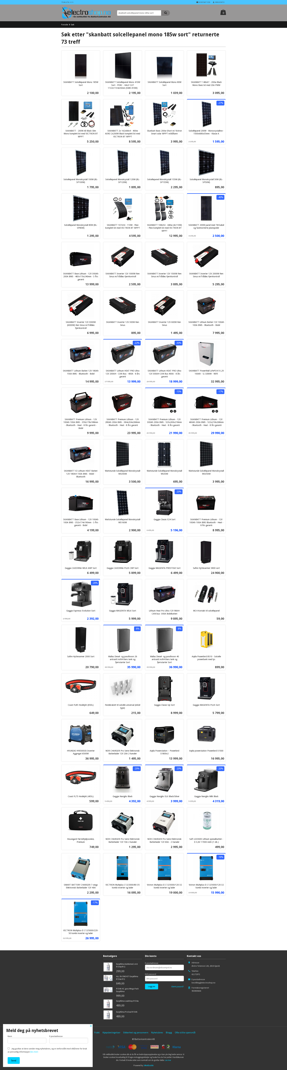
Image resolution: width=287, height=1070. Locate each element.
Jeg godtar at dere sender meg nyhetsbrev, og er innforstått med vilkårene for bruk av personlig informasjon (47, 1050)
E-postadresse (151, 963)
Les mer (168, 1060)
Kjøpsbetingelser (111, 1032)
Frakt (97, 1032)
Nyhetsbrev (157, 1032)
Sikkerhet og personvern (135, 1032)
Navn (10, 1036)
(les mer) (34, 1051)
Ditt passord (150, 974)
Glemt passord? (177, 986)
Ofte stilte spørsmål (185, 1032)
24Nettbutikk (149, 1065)
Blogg (169, 1032)
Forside (64, 24)
